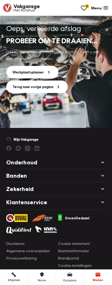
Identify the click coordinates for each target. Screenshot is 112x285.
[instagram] (27, 148)
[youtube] (18, 148)
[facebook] (8, 148)
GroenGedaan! (77, 218)
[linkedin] (37, 148)
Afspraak (14, 280)
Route (42, 280)
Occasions (70, 280)
